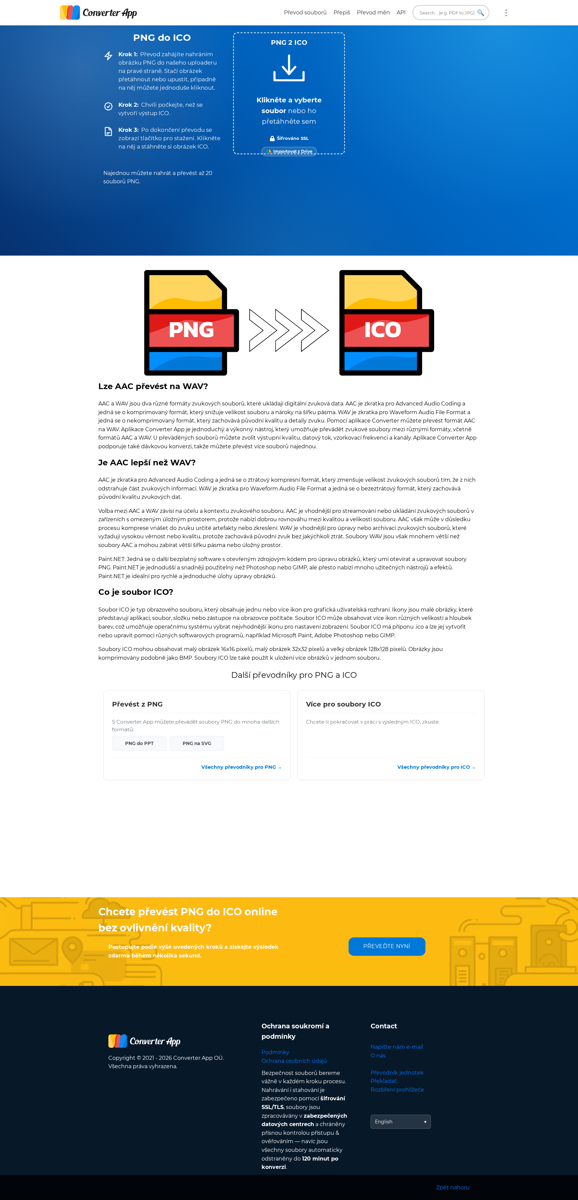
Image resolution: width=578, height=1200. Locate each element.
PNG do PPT (139, 743)
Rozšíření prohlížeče (397, 1090)
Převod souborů (305, 12)
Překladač (384, 1081)
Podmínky (275, 1052)
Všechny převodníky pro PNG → (241, 767)
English (383, 1122)
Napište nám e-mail (397, 1047)
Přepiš (341, 12)
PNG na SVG (197, 743)
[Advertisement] (289, 844)
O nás (378, 1055)
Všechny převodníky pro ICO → (436, 767)
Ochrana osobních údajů (294, 1061)
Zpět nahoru (453, 1187)
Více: (506, 12)
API (401, 12)
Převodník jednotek (397, 1073)
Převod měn (373, 12)
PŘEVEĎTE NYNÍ (386, 946)
